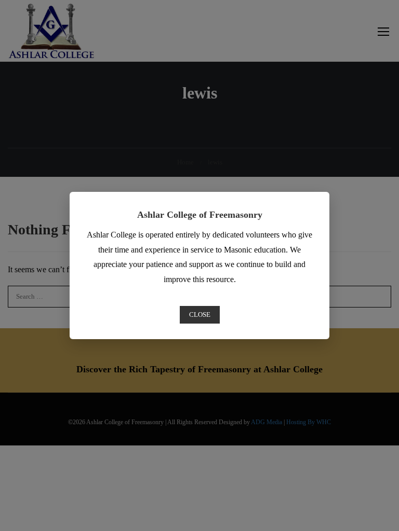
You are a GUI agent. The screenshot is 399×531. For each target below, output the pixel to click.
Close (199, 314)
